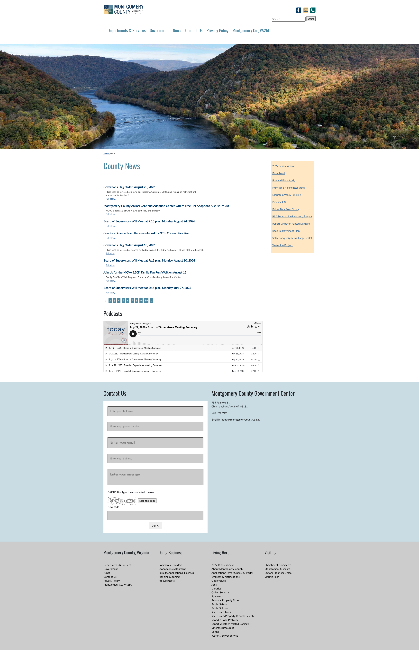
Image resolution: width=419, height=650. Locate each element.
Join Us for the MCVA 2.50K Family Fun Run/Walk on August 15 (144, 272)
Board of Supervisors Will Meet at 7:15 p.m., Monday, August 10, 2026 (149, 260)
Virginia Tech (271, 577)
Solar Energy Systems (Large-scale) (292, 238)
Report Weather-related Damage (291, 223)
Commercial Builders (170, 565)
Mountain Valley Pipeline (286, 195)
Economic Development (172, 569)
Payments (217, 596)
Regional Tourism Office (277, 573)
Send (155, 525)
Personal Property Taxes (225, 600)
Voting (215, 632)
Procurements (166, 581)
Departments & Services (127, 30)
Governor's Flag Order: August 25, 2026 (129, 187)
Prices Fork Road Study (285, 209)
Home (106, 154)
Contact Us (193, 30)
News (177, 30)
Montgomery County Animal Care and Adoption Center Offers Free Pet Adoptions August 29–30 (166, 206)
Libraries (216, 588)
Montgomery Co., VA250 (251, 30)
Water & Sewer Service (224, 635)
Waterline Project (282, 245)
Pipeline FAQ (279, 202)
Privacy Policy (217, 30)
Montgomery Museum (277, 569)
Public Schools (219, 608)
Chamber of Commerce (277, 565)
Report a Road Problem (224, 620)
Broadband (278, 173)
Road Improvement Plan (286, 231)
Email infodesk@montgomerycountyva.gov (235, 419)
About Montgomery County (227, 569)
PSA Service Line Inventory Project (292, 216)
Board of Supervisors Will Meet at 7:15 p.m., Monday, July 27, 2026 (147, 288)
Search (311, 19)
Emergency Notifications (225, 577)
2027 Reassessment (283, 166)
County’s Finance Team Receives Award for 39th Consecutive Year (146, 233)
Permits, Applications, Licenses (176, 573)
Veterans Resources (222, 628)
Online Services (220, 592)
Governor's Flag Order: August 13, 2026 (129, 245)
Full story (110, 199)
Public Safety (219, 604)
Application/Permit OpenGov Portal (232, 573)
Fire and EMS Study (283, 180)
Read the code (147, 501)
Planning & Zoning (169, 577)
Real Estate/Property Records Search (232, 616)
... (152, 300)
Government (159, 30)
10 (146, 300)
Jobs (214, 584)
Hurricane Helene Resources (288, 187)
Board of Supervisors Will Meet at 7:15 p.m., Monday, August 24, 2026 (149, 221)
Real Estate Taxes (221, 612)
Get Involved (218, 581)
